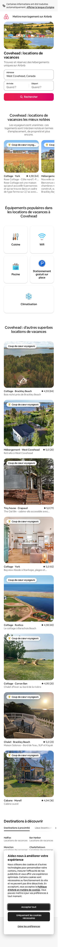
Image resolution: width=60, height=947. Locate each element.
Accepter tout (28, 907)
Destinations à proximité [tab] (17, 827)
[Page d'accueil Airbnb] (6, 17)
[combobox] (28, 76)
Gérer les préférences (29, 926)
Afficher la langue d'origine (40, 7)
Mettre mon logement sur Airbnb (32, 16)
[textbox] (16, 87)
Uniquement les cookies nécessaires (28, 917)
